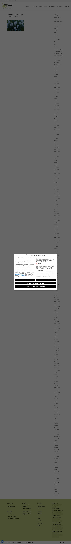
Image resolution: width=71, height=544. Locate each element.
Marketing (39, 263)
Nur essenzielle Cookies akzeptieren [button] (35, 283)
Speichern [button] (46, 280)
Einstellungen (23, 275)
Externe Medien (40, 270)
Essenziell (39, 258)
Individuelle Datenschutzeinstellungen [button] (35, 286)
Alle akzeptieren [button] (25, 280)
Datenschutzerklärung (19, 274)
